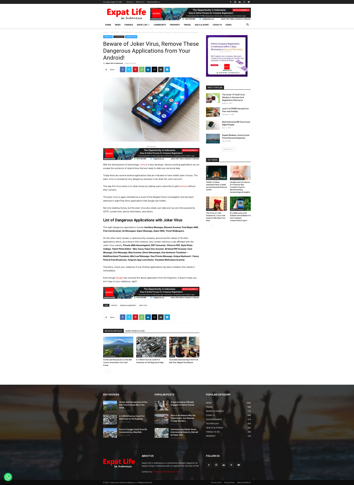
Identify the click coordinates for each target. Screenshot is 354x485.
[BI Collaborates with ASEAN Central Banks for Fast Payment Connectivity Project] (240, 203)
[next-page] (109, 371)
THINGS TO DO (131, 37)
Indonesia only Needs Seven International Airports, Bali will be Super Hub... (184, 432)
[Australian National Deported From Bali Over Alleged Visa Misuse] (184, 347)
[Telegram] (167, 69)
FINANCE (128, 24)
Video (228, 24)
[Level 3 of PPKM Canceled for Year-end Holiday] (213, 112)
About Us (130, 2)
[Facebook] (230, 2)
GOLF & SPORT (202, 24)
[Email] (154, 69)
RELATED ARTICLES (113, 331)
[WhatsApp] (142, 69)
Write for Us (140, 2)
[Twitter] (244, 2)
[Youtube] (249, 2)
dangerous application (128, 305)
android (114, 305)
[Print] (161, 69)
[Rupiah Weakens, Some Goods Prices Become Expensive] (213, 138)
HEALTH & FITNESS (237, 179)
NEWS (118, 24)
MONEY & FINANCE (213, 179)
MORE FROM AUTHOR (135, 331)
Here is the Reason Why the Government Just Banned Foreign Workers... (183, 418)
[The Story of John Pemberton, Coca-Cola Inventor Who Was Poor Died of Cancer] (216, 203)
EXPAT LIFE (142, 24)
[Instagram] (235, 2)
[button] (247, 25)
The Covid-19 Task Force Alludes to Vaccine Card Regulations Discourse (233, 97)
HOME (108, 24)
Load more (227, 149)
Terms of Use (216, 482)
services (183, 186)
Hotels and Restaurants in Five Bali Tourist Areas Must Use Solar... (133, 405)
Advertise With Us (153, 2)
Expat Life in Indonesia (114, 63)
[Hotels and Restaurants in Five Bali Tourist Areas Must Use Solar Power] (118, 347)
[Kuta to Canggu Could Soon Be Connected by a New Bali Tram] (110, 433)
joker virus (143, 305)
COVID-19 (217, 24)
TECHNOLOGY (126, 32)
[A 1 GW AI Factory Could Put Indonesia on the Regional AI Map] (151, 347)
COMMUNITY (160, 24)
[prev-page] (105, 371)
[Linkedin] (240, 2)
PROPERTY (175, 24)
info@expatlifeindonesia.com (166, 471)
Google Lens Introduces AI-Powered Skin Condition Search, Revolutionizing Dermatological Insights (240, 187)
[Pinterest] (135, 69)
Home (105, 32)
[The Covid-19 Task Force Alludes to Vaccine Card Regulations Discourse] (213, 98)
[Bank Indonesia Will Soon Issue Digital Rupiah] (213, 125)
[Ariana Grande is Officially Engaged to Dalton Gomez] (161, 405)
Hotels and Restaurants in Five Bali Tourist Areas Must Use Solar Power (117, 362)
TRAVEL (187, 24)
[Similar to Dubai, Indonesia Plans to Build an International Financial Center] (216, 173)
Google (119, 277)
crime (142, 164)
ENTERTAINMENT (110, 356)
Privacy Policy (229, 482)
